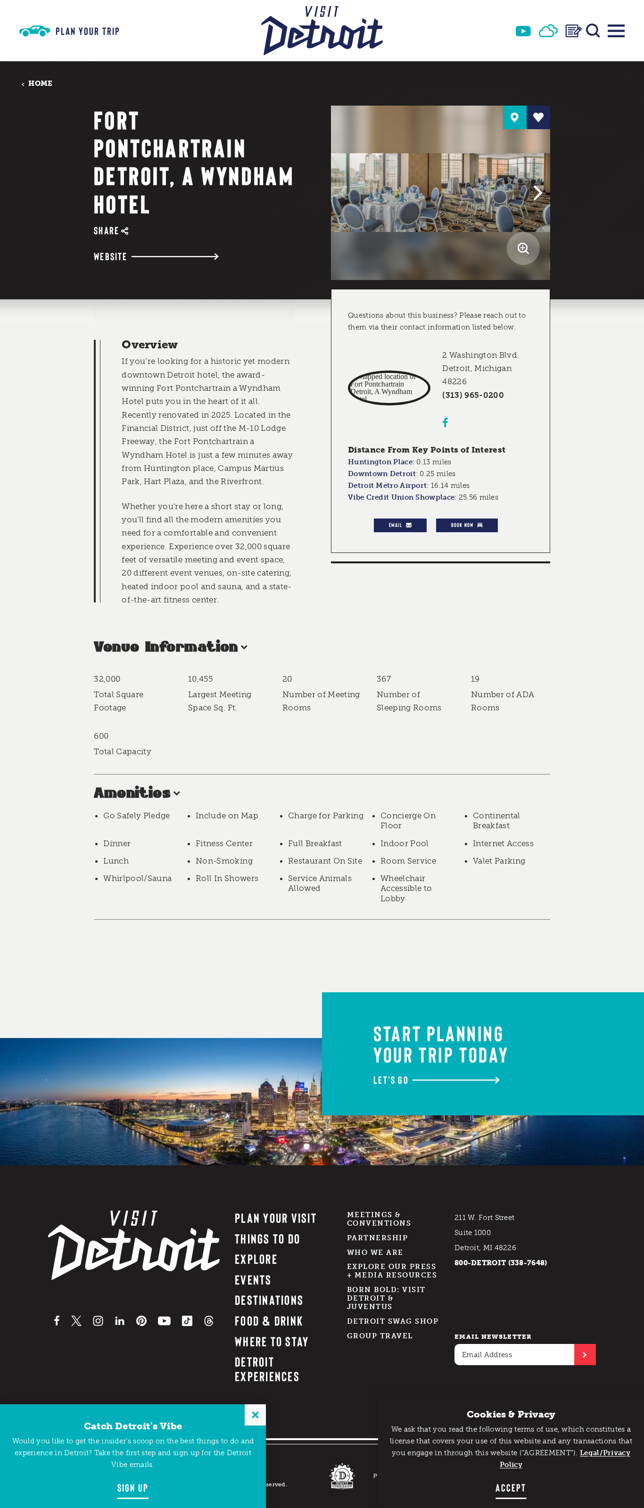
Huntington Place (380, 462)
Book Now (462, 524)
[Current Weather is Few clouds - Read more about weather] (548, 30)
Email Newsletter (493, 1336)
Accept (510, 1487)
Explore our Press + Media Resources (392, 1270)
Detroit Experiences (267, 1368)
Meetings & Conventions (379, 1219)
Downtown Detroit (382, 474)
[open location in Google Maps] (389, 388)
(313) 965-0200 (473, 395)
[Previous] (345, 193)
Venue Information (166, 647)
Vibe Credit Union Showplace (401, 497)
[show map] (515, 117)
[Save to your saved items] (538, 117)
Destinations (269, 1300)
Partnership (377, 1238)
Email (395, 524)
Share (106, 230)
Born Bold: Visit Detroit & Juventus (386, 1298)
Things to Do (267, 1238)
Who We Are (375, 1252)
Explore (256, 1259)
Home (40, 83)
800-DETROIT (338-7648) (500, 1263)
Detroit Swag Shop (393, 1321)
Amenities (132, 793)
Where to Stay (272, 1341)
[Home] (322, 30)
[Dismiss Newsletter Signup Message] (255, 1415)
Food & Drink (269, 1320)
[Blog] (573, 31)
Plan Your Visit (276, 1218)
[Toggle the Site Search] (593, 31)
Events (253, 1279)
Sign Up (133, 1487)
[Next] (536, 193)
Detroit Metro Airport (387, 485)
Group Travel (380, 1336)
